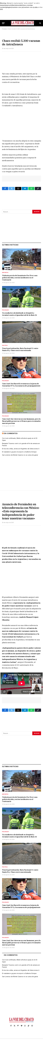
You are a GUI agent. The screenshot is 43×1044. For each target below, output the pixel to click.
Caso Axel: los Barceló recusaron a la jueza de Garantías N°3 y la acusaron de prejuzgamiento (21, 385)
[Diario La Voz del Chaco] (22, 23)
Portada (4, 29)
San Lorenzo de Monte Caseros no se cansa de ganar (20, 455)
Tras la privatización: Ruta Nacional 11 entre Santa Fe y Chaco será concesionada (20, 349)
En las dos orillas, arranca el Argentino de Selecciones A (20, 448)
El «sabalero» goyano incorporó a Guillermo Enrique (19, 452)
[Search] (40, 23)
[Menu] (3, 23)
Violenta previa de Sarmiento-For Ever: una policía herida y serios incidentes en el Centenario (19, 277)
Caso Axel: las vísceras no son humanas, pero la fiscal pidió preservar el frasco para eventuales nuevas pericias (21, 421)
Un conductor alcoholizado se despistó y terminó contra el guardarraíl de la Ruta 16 (19, 314)
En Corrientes (11, 433)
